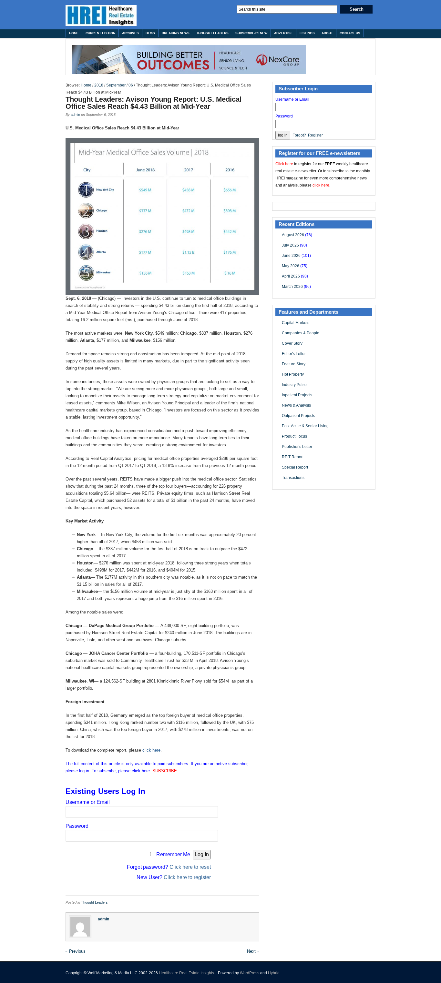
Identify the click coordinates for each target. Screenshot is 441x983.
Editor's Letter (294, 353)
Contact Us (350, 33)
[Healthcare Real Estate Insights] (101, 15)
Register (315, 135)
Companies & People (300, 333)
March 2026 (292, 286)
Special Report (295, 467)
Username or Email (88, 802)
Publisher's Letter (297, 446)
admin (75, 115)
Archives (130, 33)
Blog (150, 33)
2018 (98, 85)
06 (130, 85)
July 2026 (290, 245)
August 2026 (293, 235)
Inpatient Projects (297, 395)
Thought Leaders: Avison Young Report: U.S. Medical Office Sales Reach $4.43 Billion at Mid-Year (153, 102)
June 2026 (291, 255)
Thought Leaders (212, 33)
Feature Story (293, 364)
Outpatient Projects (298, 415)
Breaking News (176, 33)
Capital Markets (295, 322)
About (327, 33)
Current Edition (100, 33)
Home (74, 33)
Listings (307, 33)
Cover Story (292, 343)
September (116, 85)
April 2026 (291, 276)
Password (77, 826)
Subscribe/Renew (251, 33)
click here (151, 750)
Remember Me (173, 854)
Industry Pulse (294, 384)
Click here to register (187, 877)
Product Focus (294, 436)
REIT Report (292, 457)
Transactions (293, 477)
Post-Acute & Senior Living (305, 426)
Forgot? (299, 135)
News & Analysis (296, 405)
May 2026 (290, 266)
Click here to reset (190, 867)
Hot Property (293, 374)
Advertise (283, 33)
